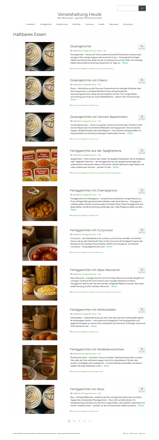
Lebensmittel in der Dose (106, 68)
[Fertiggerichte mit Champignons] (39, 203)
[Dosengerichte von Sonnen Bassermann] (39, 127)
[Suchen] (142, 8)
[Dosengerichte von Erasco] (39, 90)
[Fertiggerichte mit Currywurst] (39, 243)
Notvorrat (101, 173)
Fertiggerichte (84, 68)
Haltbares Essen (93, 68)
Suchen (120, 4)
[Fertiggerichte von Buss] (39, 399)
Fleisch (91, 252)
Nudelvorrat (108, 173)
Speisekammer (116, 173)
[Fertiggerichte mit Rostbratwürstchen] (39, 362)
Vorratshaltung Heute (79, 14)
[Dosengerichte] (39, 56)
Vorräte (99, 51)
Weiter (125, 63)
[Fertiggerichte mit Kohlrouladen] (39, 323)
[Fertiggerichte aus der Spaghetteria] (39, 164)
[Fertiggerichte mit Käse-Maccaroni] (39, 283)
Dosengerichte (75, 68)
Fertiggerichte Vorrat (89, 51)
